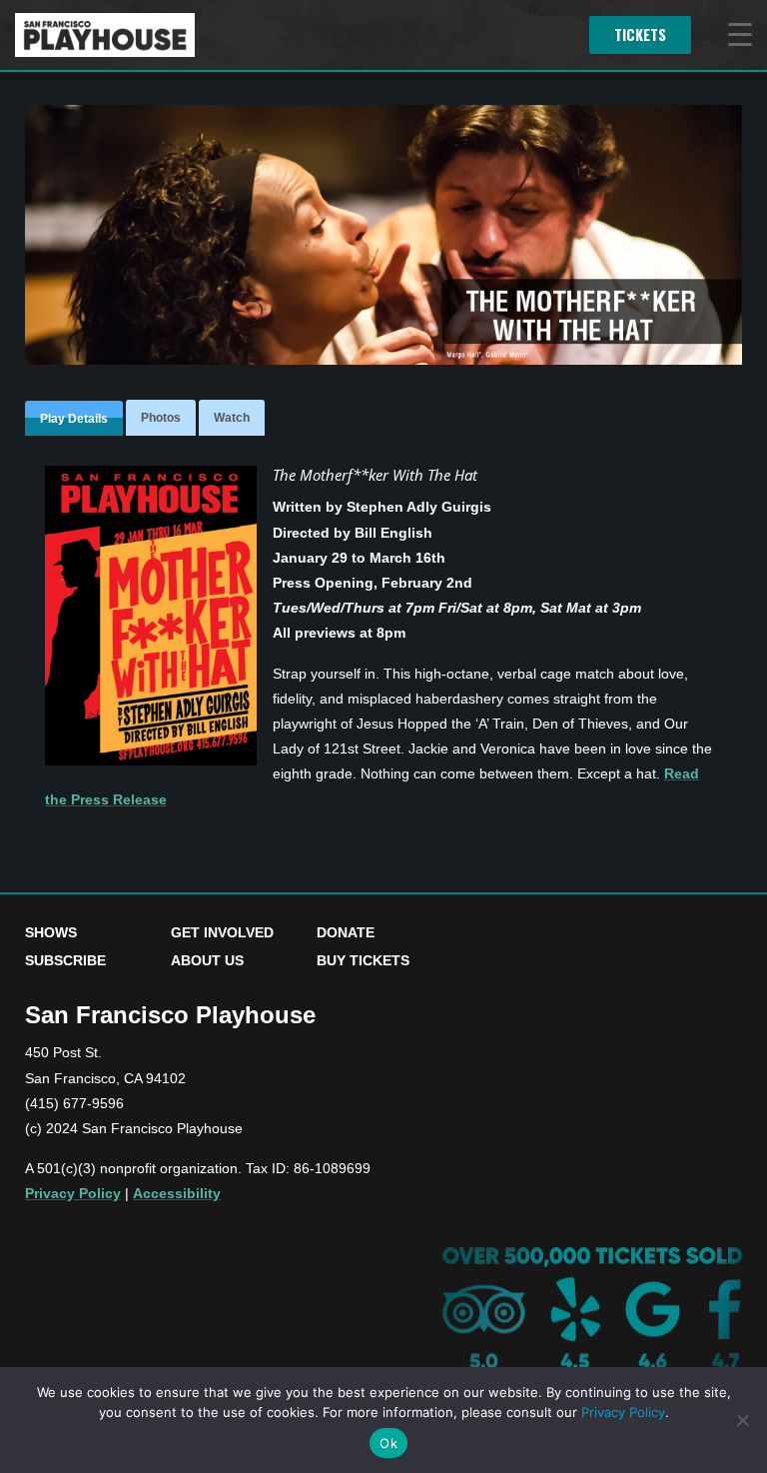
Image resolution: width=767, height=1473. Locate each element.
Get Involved (222, 932)
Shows (51, 932)
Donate (346, 932)
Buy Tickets (363, 960)
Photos (161, 418)
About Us (207, 960)
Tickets (640, 34)
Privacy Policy (73, 1193)
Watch (232, 418)
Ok (388, 1443)
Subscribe (65, 960)
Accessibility (177, 1193)
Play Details (74, 419)
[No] (742, 1420)
